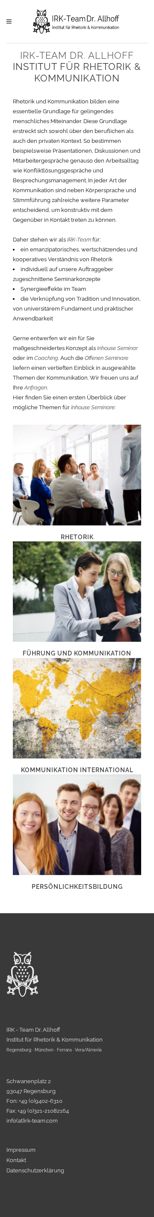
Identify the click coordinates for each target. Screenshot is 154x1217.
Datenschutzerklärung (35, 1171)
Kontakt (16, 1160)
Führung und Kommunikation (77, 653)
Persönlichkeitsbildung (77, 886)
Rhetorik (77, 537)
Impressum (21, 1150)
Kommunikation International (77, 770)
